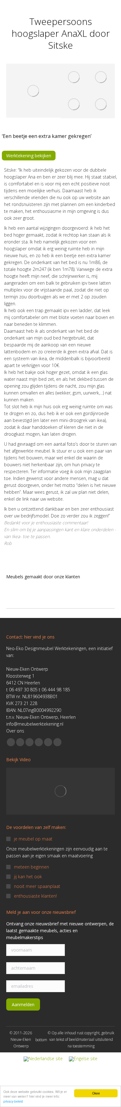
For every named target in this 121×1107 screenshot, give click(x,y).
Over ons (15, 731)
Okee (96, 1093)
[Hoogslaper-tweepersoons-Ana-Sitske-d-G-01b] (33, 91)
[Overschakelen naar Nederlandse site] (43, 1059)
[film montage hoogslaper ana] (60, 791)
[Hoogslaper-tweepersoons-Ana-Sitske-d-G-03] (74, 77)
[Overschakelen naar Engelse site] (83, 1059)
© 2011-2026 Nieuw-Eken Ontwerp (21, 1039)
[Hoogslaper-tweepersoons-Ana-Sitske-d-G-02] (101, 77)
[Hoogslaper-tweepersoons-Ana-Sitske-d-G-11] (101, 105)
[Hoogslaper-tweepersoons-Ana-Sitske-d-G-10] (74, 105)
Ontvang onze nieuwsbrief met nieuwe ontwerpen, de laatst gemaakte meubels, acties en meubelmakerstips (60, 930)
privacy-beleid (13, 1101)
